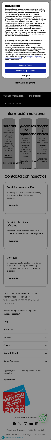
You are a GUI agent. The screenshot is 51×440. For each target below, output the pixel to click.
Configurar (25, 76)
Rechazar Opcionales (25, 71)
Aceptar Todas (25, 65)
